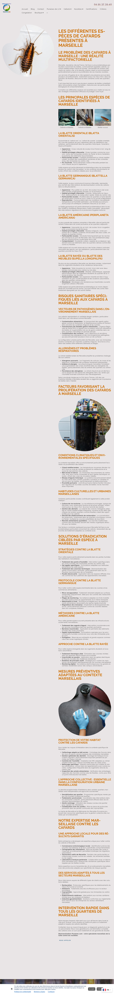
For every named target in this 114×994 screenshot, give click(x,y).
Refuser (100, 989)
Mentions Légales (39, 991)
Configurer (51, 991)
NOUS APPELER (65, 940)
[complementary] (106, 990)
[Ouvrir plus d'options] (47, 13)
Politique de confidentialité (22, 991)
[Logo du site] (6, 7)
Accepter (91, 989)
